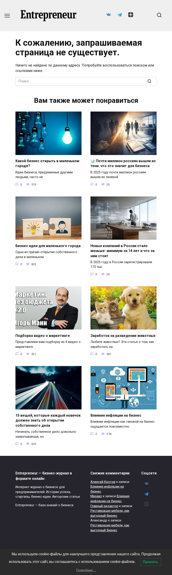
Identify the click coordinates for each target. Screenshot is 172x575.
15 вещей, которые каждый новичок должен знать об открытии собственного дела (48, 420)
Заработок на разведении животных (122, 335)
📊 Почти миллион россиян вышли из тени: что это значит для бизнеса (123, 163)
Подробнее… (86, 570)
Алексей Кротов (102, 482)
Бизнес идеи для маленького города (48, 245)
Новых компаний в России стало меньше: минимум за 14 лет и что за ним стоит (122, 250)
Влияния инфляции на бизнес (115, 415)
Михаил (96, 496)
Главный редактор (104, 506)
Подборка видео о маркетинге (42, 335)
